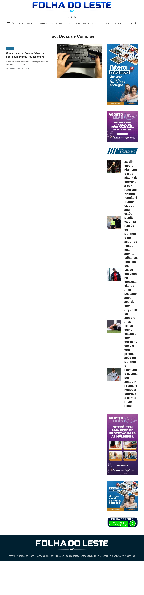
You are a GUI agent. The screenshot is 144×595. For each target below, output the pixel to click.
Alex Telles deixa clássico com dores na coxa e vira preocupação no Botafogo (130, 343)
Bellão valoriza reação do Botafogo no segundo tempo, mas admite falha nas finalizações (131, 242)
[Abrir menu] (8, 23)
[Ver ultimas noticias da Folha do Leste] (122, 150)
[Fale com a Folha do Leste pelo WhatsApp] (122, 522)
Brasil (116, 23)
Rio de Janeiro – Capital (61, 23)
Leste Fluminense (26, 23)
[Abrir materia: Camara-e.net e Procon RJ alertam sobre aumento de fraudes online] (79, 61)
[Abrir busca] (135, 23)
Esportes (106, 23)
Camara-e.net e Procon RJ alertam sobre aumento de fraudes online (26, 55)
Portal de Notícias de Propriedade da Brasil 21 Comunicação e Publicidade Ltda (44, 556)
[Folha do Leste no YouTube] (75, 17)
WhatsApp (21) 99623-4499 (124, 556)
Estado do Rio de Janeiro (86, 23)
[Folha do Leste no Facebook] (68, 17)
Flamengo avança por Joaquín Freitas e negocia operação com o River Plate (130, 388)
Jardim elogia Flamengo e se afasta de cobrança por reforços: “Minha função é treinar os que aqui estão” (131, 187)
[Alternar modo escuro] (13, 23)
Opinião (42, 23)
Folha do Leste (14, 69)
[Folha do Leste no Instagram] (71, 17)
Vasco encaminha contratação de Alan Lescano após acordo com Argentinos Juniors (130, 294)
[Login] (131, 23)
